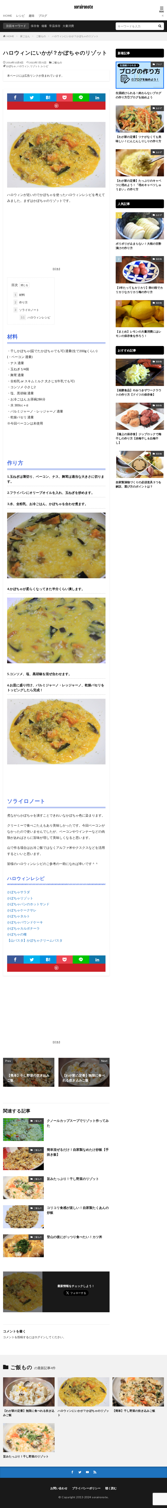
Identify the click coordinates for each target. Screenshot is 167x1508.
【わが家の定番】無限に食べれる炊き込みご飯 (28, 1413)
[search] (160, 26)
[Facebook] (15, 97)
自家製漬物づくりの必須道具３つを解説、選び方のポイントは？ (138, 484)
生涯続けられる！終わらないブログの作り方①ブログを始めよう (138, 95)
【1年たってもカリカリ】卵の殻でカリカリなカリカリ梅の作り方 (139, 290)
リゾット (35, 66)
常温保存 (54, 26)
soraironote (83, 7)
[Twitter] (32, 97)
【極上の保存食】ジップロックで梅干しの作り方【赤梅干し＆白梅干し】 (138, 438)
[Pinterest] (56, 106)
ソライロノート (27, 310)
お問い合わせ (58, 1488)
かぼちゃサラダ (18, 892)
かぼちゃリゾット (20, 898)
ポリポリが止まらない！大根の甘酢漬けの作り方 (138, 246)
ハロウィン (23, 66)
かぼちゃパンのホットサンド (28, 904)
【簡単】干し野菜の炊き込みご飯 (133, 1410)
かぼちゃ (11, 66)
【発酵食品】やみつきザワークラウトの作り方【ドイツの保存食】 (138, 392)
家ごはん (25, 36)
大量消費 (68, 26)
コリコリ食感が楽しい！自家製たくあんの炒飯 (78, 1210)
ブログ (42, 15)
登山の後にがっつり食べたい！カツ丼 (74, 1237)
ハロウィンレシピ (35, 317)
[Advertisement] (56, 236)
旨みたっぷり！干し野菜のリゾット (73, 1179)
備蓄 (44, 26)
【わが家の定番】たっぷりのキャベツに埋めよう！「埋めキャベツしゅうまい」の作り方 (138, 185)
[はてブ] (48, 97)
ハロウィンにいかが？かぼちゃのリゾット (75, 36)
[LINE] (81, 97)
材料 (20, 294)
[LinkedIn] (97, 97)
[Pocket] (64, 97)
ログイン (40, 1337)
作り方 (21, 302)
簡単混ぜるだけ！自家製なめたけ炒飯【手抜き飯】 (78, 1152)
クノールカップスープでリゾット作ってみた (78, 1123)
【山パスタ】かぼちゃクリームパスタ (35, 940)
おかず (159, 108)
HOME (7, 15)
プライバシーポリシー (86, 1488)
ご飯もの (41, 36)
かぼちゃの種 (17, 934)
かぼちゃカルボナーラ (23, 928)
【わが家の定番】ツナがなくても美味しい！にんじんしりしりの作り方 (138, 139)
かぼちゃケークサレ (21, 910)
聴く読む (111, 1488)
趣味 (31, 15)
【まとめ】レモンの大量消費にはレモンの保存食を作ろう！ (138, 333)
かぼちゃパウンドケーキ (25, 922)
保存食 (35, 26)
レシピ (20, 15)
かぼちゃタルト (18, 916)
